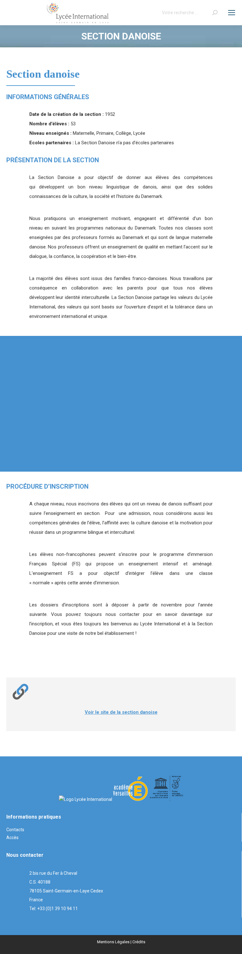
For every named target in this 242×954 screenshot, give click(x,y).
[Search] (214, 12)
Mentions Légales (113, 941)
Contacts (15, 829)
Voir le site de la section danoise (121, 712)
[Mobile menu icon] (232, 13)
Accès (12, 837)
